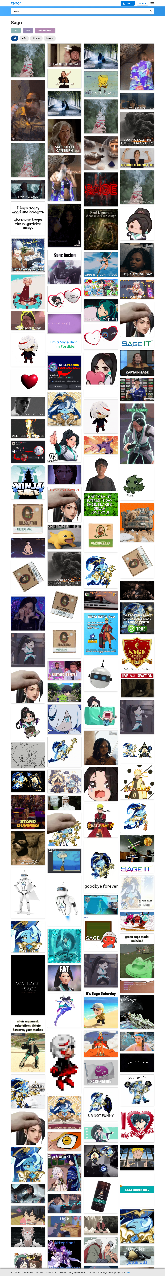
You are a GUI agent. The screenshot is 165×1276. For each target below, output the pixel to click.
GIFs (24, 38)
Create (129, 3)
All (15, 38)
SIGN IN (142, 3)
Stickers (36, 38)
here (128, 1272)
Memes (49, 38)
